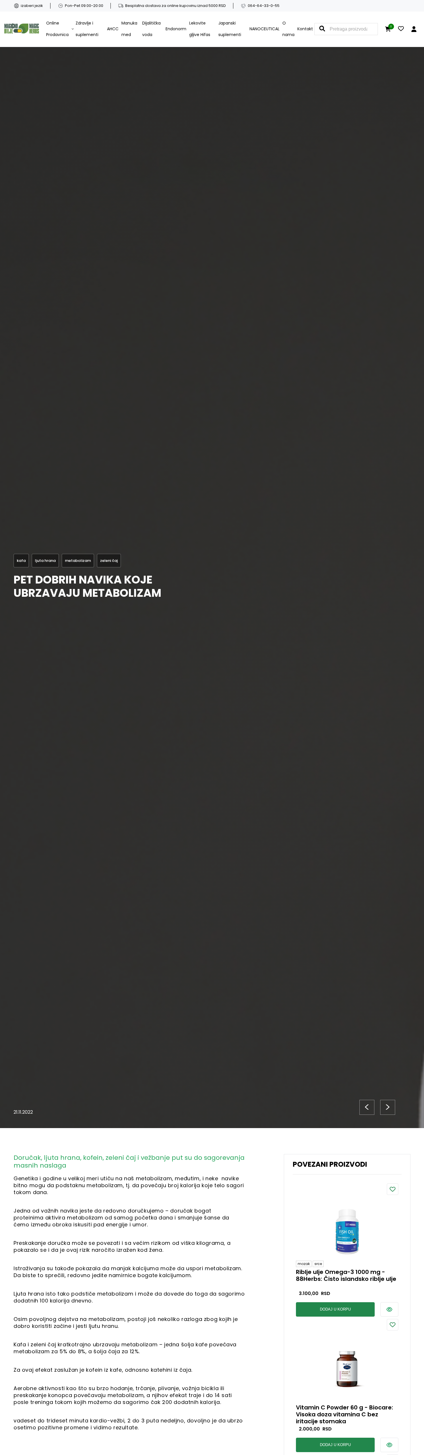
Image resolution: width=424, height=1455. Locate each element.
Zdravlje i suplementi (87, 28)
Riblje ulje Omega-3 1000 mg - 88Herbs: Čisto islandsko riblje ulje (346, 1275)
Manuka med (129, 28)
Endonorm (176, 29)
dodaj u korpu (335, 1309)
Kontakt (305, 29)
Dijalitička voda (151, 28)
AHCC (113, 29)
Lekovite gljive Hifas (199, 28)
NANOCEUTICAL (264, 29)
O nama (288, 28)
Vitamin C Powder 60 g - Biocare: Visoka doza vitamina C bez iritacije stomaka (344, 1414)
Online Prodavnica (57, 28)
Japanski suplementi (229, 28)
